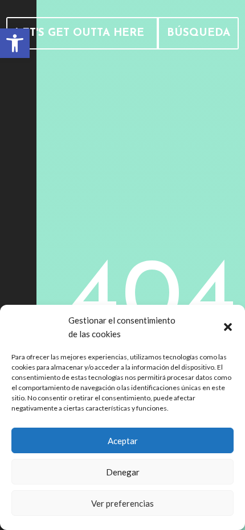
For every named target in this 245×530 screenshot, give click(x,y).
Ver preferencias (122, 503)
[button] (228, 327)
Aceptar (123, 441)
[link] (15, 43)
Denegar (123, 472)
